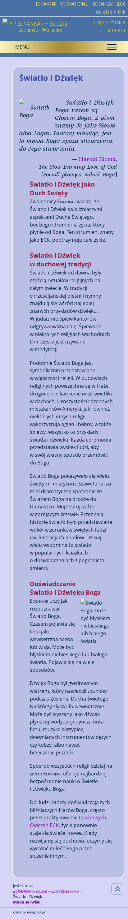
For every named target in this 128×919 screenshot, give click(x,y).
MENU (66, 47)
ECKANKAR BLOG (109, 4)
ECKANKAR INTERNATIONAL (62, 4)
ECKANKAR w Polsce (30, 891)
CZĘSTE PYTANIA (110, 22)
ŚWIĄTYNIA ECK (111, 12)
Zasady (65, 891)
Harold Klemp (97, 159)
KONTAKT (116, 30)
